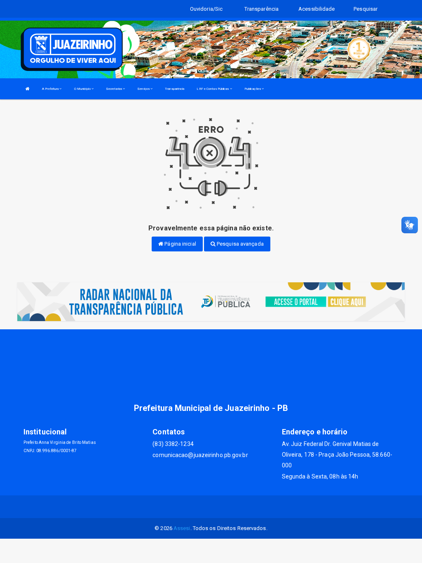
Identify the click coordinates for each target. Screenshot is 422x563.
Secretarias (114, 89)
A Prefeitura (50, 89)
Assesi (181, 528)
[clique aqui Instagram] (221, 507)
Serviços (143, 89)
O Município (82, 89)
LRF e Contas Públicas (213, 89)
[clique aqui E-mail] (201, 507)
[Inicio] (27, 88)
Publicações (253, 89)
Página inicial (179, 244)
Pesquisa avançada (240, 244)
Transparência (174, 89)
